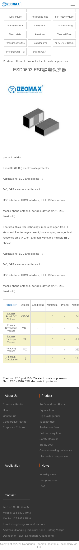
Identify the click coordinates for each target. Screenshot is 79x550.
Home (19, 61)
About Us (11, 395)
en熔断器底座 (40, 52)
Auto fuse (40, 34)
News (45, 465)
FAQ (42, 485)
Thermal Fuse (64, 34)
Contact (10, 495)
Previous (35, 378)
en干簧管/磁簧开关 (15, 52)
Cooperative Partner (15, 421)
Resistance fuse (39, 16)
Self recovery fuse (64, 16)
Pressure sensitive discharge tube (15, 44)
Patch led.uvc (40, 43)
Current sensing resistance (64, 26)
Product (31, 61)
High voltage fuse (50, 415)
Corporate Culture (14, 427)
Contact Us (9, 415)
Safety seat (39, 25)
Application (12, 465)
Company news (49, 480)
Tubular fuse (15, 16)
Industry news (48, 474)
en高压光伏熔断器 (64, 43)
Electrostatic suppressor (15, 35)
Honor (6, 410)
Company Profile (13, 404)
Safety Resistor (15, 25)
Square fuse (47, 410)
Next (30, 381)
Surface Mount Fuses (53, 404)
